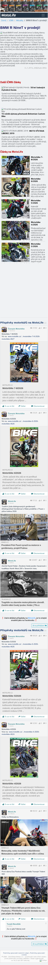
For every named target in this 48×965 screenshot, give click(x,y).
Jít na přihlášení (39, 625)
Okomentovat (38, 406)
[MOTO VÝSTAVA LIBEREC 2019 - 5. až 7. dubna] (24, 139)
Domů (3, 20)
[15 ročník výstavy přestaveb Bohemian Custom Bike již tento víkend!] (24, 117)
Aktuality (19, 20)
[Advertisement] (24, 292)
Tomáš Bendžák (14, 924)
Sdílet (22, 406)
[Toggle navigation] (43, 15)
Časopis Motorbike (16, 329)
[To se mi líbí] (39, 328)
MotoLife (12, 501)
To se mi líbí (9, 406)
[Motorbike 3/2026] (24, 252)
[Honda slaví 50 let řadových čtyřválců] (24, 96)
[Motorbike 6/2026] (24, 187)
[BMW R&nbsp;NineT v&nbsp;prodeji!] (1, 32)
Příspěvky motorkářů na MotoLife (23, 322)
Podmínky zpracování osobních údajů (16, 953)
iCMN (11, 20)
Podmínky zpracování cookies (33, 954)
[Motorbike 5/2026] (24, 209)
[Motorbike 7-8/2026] (24, 165)
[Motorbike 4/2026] (24, 230)
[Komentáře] (44, 328)
